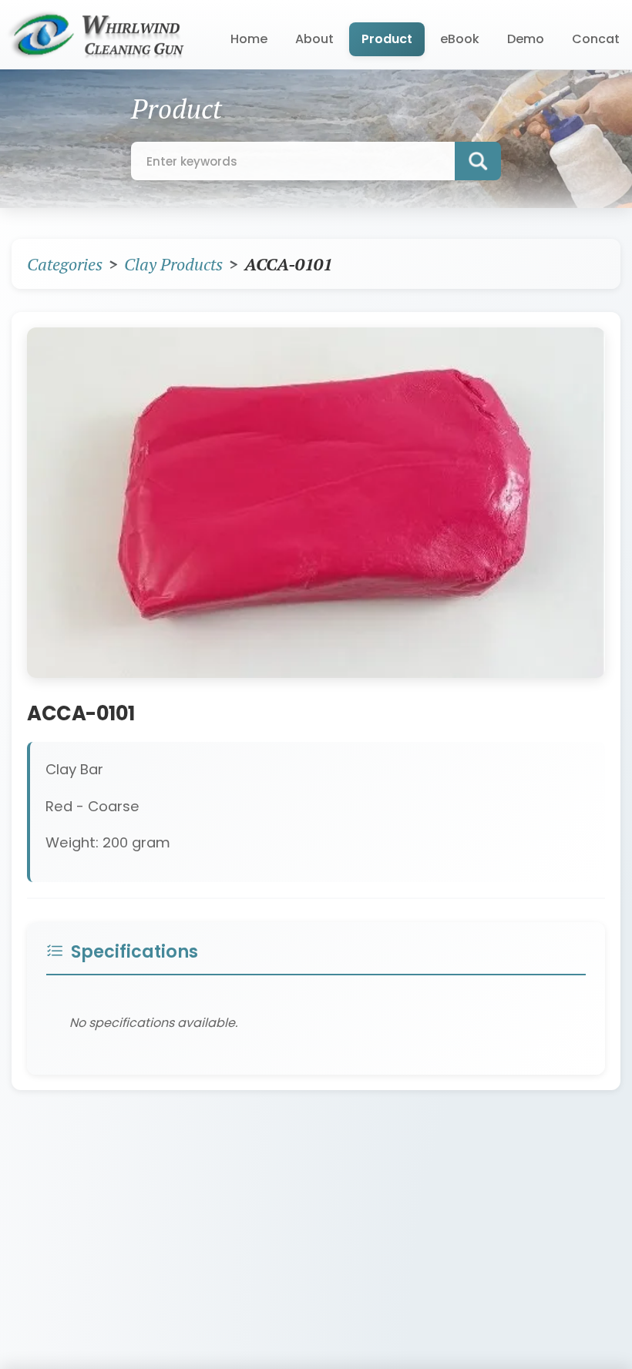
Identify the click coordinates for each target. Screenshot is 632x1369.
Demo (525, 39)
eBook (459, 39)
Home (248, 39)
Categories (65, 264)
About (314, 39)
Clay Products (173, 264)
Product (386, 39)
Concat (596, 39)
